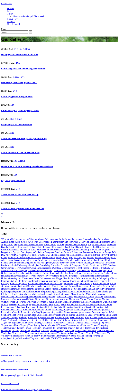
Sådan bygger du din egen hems (17, 96)
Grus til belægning (18, 270)
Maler (70, 291)
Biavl (40, 244)
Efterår (54, 255)
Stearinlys (25, 320)
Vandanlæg (6, 333)
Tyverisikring (102, 328)
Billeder (60, 244)
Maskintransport (62, 294)
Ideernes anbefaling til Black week (28, 16)
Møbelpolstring (49, 296)
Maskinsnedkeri (47, 294)
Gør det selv (104, 268)
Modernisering (98, 294)
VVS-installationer (65, 338)
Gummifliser (48, 273)
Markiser (36, 294)
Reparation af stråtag (30, 312)
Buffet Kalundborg (80, 249)
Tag (111, 320)
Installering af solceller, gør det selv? (19, 82)
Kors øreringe (86, 283)
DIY (9, 11)
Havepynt (49, 275)
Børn (3, 249)
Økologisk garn (110, 302)
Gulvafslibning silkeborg (65, 270)
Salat (12, 315)
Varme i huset (18, 333)
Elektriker (85, 255)
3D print (5, 239)
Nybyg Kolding (94, 299)
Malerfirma (90, 291)
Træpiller (80, 328)
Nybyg (83, 299)
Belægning (95, 242)
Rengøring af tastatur (83, 307)
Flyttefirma (110, 262)
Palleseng (13, 304)
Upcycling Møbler (73, 330)
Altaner (40, 239)
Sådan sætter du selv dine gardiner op (19, 194)
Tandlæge (38, 322)
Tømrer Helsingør (32, 328)
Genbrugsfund (68, 268)
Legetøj (106, 286)
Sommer (102, 317)
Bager (54, 242)
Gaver (10, 13)
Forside (10, 8)
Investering (64, 281)
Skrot (114, 315)
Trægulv (71, 328)
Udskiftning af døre (10, 330)
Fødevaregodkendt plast (28, 265)
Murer (100, 296)
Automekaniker (90, 239)
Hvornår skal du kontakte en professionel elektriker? (27, 166)
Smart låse (32, 317)
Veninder (90, 333)
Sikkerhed (70, 315)
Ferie (37, 262)
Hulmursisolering (9, 278)
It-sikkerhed (93, 281)
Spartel (4, 320)
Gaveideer (25, 268)
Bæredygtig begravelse (67, 242)
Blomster (80, 247)
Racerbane (31, 307)
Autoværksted (7, 242)
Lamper (63, 286)
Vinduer (5, 335)
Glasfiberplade (82, 268)
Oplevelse (31, 302)
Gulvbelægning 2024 (102, 270)
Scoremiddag (30, 315)
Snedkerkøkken (77, 317)
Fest (42, 262)
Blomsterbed (91, 247)
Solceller (94, 317)
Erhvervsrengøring (103, 257)
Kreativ (30, 286)
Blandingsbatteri (8, 247)
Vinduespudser (31, 335)
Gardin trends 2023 (98, 265)
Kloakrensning (56, 283)
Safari (111, 312)
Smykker (42, 317)
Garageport (77, 265)
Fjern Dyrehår (51, 262)
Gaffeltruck (66, 265)
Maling (99, 291)
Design (108, 252)
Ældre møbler (21, 242)
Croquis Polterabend (73, 252)
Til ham (94, 325)
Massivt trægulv (78, 294)
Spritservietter (14, 320)
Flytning (79, 262)
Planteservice (91, 304)
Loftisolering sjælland (81, 289)
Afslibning (32, 239)
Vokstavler (46, 338)
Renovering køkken (101, 309)
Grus (7, 270)
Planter (82, 304)
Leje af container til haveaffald (30, 289)
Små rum (23, 317)
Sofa (87, 317)
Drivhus (41, 255)
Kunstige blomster (43, 286)
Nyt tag (105, 299)
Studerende (103, 320)
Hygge (59, 278)
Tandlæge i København (54, 322)
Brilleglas (35, 249)
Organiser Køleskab (80, 302)
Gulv (36, 270)
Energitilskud (62, 257)
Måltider (11, 21)
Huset (36, 278)
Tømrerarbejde (48, 328)
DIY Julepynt (7, 255)
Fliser (72, 262)
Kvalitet (55, 286)
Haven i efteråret (36, 275)
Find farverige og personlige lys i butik (20, 110)
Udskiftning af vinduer (30, 330)
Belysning (18, 244)
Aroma (79, 239)
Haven (25, 275)
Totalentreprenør (8, 328)
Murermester (7, 299)
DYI (48, 255)
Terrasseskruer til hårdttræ (78, 325)
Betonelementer (31, 244)
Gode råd (94, 268)
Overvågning (96, 302)
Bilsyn (91, 244)
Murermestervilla (21, 299)
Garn (3, 268)
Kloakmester (43, 283)
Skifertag (101, 315)
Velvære (82, 333)
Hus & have (27, 278)
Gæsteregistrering (45, 268)
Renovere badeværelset (11, 309)
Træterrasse (90, 328)
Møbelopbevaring (33, 296)
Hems (56, 275)
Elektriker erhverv (99, 255)
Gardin (86, 265)
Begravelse (84, 242)
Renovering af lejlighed (62, 309)
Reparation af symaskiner (52, 312)
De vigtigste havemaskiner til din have (19, 54)
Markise (27, 294)
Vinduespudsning (47, 335)
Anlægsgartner (51, 239)
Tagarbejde (6, 322)
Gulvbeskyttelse (34, 273)
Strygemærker (91, 320)
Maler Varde (79, 291)
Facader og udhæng (57, 260)
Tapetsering (94, 322)
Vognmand (35, 338)
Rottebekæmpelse (100, 312)
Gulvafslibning (46, 270)
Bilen (53, 244)
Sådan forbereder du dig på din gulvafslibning (24, 138)
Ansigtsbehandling (67, 239)
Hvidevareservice (47, 278)
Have (78, 273)
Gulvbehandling (84, 270)
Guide (31, 270)
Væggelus (42, 333)
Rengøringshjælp (101, 307)
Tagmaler (16, 322)
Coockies (59, 252)
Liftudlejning (64, 289)
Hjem (81, 275)
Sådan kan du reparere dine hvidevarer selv (22, 208)
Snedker (50, 317)
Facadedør (42, 260)
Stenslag (39, 320)
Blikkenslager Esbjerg (40, 247)
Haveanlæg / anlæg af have (105, 273)
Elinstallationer (48, 257)
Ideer (65, 278)
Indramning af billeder (11, 281)
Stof (59, 320)
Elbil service (75, 255)
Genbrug (57, 268)
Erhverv (90, 257)
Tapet (86, 322)
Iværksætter (105, 281)
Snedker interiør (62, 317)
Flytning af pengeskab (94, 262)
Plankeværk (72, 304)
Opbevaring (21, 302)
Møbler (69, 296)
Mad (28, 291)
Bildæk (47, 244)
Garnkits (10, 268)
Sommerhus (111, 317)
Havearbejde (7, 275)
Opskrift (58, 302)
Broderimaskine (54, 249)
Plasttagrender (7, 307)
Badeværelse (45, 242)
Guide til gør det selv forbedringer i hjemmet (23, 68)
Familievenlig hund (26, 262)
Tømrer (20, 328)
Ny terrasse (74, 299)
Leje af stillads (51, 289)
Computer (49, 252)
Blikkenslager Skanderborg (63, 247)
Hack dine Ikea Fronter (65, 273)
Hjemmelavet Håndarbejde (96, 275)
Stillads (46, 320)
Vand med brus (89, 330)
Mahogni (58, 291)
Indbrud (71, 278)
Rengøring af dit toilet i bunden (16, 124)
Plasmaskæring (105, 304)
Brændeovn (25, 249)
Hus (19, 278)
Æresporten (33, 242)
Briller (43, 249)
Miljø (88, 294)
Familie (108, 260)
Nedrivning (40, 299)
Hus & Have (13, 19)
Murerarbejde (110, 296)
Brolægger (66, 249)
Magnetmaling (47, 291)
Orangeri (67, 302)
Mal (65, 291)
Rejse (60, 307)
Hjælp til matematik (69, 275)
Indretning (26, 281)
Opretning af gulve (45, 302)
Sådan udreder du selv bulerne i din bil (20, 152)
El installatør (63, 255)
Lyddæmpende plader (11, 291)
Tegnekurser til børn (10, 325)
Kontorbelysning (71, 283)
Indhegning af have (108, 278)
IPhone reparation (78, 281)
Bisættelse (111, 244)
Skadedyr (92, 315)
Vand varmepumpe (105, 330)
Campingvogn (27, 252)
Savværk (19, 315)
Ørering (4, 304)
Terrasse (62, 325)
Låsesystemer (83, 286)
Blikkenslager (23, 247)
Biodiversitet (100, 244)
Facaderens (71, 260)
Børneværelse (12, 249)
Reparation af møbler (10, 312)
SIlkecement (81, 315)
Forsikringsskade (9, 265)
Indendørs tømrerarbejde (87, 278)
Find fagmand (13, 24)
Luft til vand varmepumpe (103, 289)
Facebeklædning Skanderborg (91, 260)
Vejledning (72, 333)
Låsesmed (72, 286)
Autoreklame (103, 239)
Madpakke (35, 291)
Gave (17, 268)
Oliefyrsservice (8, 302)
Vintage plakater (76, 335)
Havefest (17, 275)
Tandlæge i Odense (74, 322)
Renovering (28, 309)
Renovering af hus (42, 309)
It (87, 281)
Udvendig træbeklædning (52, 330)
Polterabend (20, 307)
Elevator (37, 257)
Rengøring (68, 307)
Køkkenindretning (101, 283)
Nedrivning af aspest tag (57, 299)
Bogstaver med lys (105, 247)
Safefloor (5, 315)
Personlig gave (46, 304)
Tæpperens (105, 322)
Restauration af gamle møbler (77, 312)
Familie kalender (8, 262)
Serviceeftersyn (58, 315)
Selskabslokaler (44, 315)
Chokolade (39, 252)
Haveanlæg (87, 273)
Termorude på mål (49, 325)
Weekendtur (79, 338)
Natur (32, 299)
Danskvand (88, 252)
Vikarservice (101, 333)
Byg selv (106, 249)
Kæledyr (5, 283)
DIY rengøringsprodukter (25, 255)
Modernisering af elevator (13, 296)
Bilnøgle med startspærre (76, 244)
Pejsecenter (34, 304)
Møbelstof (61, 296)
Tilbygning (103, 325)
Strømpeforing (77, 320)
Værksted (52, 333)
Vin (108, 333)
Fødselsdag (45, 265)
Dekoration (99, 252)
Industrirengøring (40, 281)
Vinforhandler (62, 335)
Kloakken (32, 283)
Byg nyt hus (95, 249)
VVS (53, 338)
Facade (10, 260)
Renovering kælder (82, 309)
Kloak (24, 283)
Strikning (66, 320)
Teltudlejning (34, 325)
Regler (54, 307)
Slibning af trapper (9, 317)
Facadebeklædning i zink (25, 260)
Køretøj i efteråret (19, 286)
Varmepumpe (31, 333)
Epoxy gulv (80, 257)
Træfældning (61, 328)
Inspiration (53, 281)
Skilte (108, 315)
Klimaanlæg (15, 283)
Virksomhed (24, 338)
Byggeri (16, 252)
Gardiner (112, 265)
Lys (23, 291)
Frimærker (55, 265)
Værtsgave (62, 333)
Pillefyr (57, 304)
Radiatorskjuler (43, 307)
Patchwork (23, 304)
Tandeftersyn (27, 322)
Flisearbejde (63, 262)
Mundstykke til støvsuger (85, 296)
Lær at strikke (96, 286)
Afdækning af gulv (18, 239)
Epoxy (72, 257)
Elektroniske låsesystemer (21, 257)
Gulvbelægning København (14, 273)
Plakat (63, 304)
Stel (32, 320)
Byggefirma (6, 252)
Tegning (24, 325)
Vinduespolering (16, 335)
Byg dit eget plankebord (13, 180)
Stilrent (54, 320)
